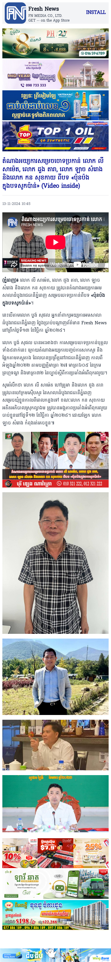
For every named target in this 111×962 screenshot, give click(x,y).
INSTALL (96, 12)
